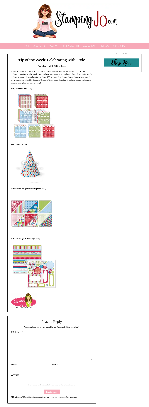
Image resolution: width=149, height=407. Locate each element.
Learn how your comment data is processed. (59, 397)
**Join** (53, 46)
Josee (63, 66)
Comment (17, 332)
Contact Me (119, 46)
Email (55, 364)
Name (14, 364)
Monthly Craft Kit (70, 46)
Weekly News (89, 46)
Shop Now (104, 46)
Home (26, 46)
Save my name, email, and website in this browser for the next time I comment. (52, 385)
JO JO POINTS (39, 46)
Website (15, 375)
